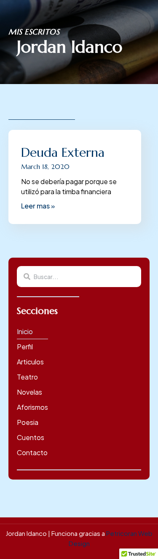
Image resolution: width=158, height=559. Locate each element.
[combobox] (79, 276)
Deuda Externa (62, 152)
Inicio (25, 331)
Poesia (27, 422)
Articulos (30, 361)
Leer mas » (38, 205)
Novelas (29, 392)
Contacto (32, 452)
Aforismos (32, 407)
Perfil (25, 346)
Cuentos (30, 437)
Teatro (27, 376)
